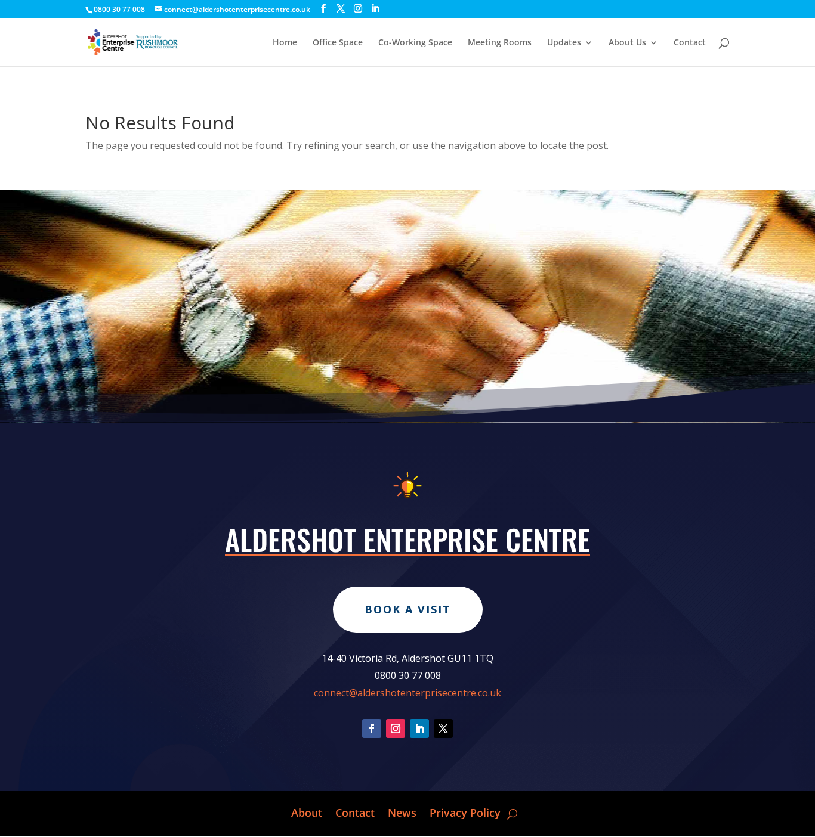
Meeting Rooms (500, 43)
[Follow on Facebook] (371, 728)
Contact (690, 43)
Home (285, 43)
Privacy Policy (465, 811)
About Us (627, 43)
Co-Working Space (415, 43)
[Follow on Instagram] (395, 728)
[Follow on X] (443, 728)
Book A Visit (408, 609)
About (306, 811)
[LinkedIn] (375, 8)
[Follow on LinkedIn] (419, 728)
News (402, 811)
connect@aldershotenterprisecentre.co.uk (407, 692)
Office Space (338, 43)
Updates (564, 43)
